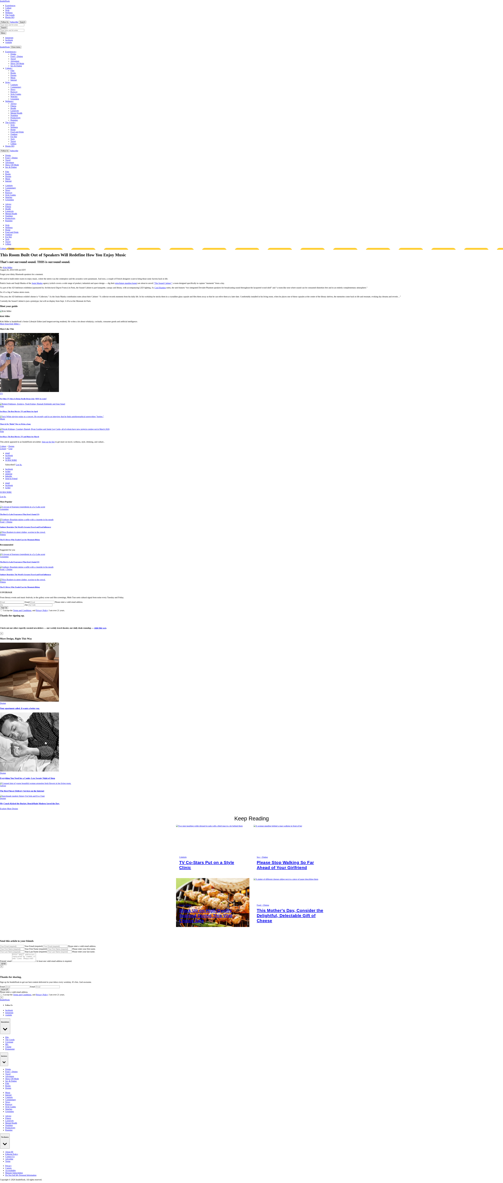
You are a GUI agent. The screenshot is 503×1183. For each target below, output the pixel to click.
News (12, 89)
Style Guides (15, 94)
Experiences (10, 5)
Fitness (13, 106)
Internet (13, 80)
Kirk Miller (7, 267)
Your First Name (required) (36, 949)
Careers (8, 1168)
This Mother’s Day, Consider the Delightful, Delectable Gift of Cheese (290, 915)
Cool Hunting (160, 288)
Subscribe (14, 22)
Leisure (3, 449)
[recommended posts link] (29, 701)
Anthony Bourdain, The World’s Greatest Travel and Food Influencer (25, 527)
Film (12, 70)
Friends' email (6, 961)
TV (1, 393)
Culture (8, 8)
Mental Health (16, 113)
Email (27, 602)
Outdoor (13, 134)
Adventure (14, 61)
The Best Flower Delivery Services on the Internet (22, 791)
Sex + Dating (262, 857)
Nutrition (14, 115)
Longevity (14, 111)
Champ (8, 1047)
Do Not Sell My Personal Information (20, 1175)
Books (13, 73)
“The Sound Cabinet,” (163, 283)
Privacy (8, 1166)
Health (13, 108)
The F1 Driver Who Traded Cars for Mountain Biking (20, 540)
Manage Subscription (14, 1173)
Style (7, 10)
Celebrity (14, 85)
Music (13, 78)
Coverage (9, 1042)
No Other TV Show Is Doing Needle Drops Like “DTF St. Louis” (23, 399)
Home (13, 129)
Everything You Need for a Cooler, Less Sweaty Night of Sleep (27, 778)
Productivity (15, 118)
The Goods (10, 15)
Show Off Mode (17, 63)
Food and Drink (17, 132)
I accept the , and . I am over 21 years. (34, 610)
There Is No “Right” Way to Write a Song (15, 424)
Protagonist (10, 1049)
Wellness (9, 13)
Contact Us (10, 1156)
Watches (13, 96)
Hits (7, 1037)
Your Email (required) (34, 946)
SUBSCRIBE (11, 460)
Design (13, 75)
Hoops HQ (9, 17)
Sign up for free (48, 442)
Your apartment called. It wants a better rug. (20, 708)
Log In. (19, 465)
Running (14, 120)
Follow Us (5, 22)
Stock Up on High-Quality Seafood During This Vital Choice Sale (205, 915)
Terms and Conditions (22, 610)
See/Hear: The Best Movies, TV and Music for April (19, 411)
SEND (3, 964)
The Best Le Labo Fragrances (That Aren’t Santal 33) (19, 514)
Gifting (13, 144)
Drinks (13, 54)
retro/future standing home (126, 283)
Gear (10, 449)
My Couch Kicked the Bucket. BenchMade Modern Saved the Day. (30, 803)
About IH (9, 1152)
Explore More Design (9, 809)
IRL (7, 1044)
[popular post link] (22, 507)
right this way (100, 628)
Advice (13, 104)
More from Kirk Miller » (10, 324)
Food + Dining (16, 56)
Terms (7, 1161)
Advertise (9, 1159)
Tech (12, 139)
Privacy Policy (42, 610)
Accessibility (10, 1170)
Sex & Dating (16, 66)
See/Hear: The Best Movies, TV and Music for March (19, 437)
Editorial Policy (11, 1154)
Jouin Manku (37, 283)
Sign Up (4, 608)
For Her (13, 137)
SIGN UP (4, 990)
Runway (14, 92)
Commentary (15, 87)
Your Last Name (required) (36, 952)
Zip (26, 605)
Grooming (14, 99)
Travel (13, 59)
